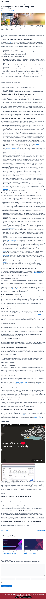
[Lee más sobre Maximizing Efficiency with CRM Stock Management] (33, 544)
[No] (44, 596)
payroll (37, 383)
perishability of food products (10, 220)
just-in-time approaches (14, 224)
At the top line (19, 185)
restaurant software (37, 417)
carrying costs (38, 144)
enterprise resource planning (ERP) (18, 414)
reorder (39, 314)
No (20, 597)
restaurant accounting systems (21, 382)
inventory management (36, 272)
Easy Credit (5, 1)
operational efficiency (32, 138)
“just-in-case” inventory (10, 228)
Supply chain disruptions (11, 240)
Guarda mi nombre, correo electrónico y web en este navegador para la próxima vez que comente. (21, 582)
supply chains (8, 42)
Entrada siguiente (41, 530)
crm (11, 553)
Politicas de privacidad (27, 597)
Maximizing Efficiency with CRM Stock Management (33, 551)
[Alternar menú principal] (44, 1)
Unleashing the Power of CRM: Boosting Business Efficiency (10, 551)
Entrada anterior (4, 530)
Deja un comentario (4, 10)
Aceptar (17, 597)
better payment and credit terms (13, 288)
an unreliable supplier (39, 245)
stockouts (39, 162)
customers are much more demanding (12, 148)
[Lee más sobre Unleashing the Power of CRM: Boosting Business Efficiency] (12, 544)
